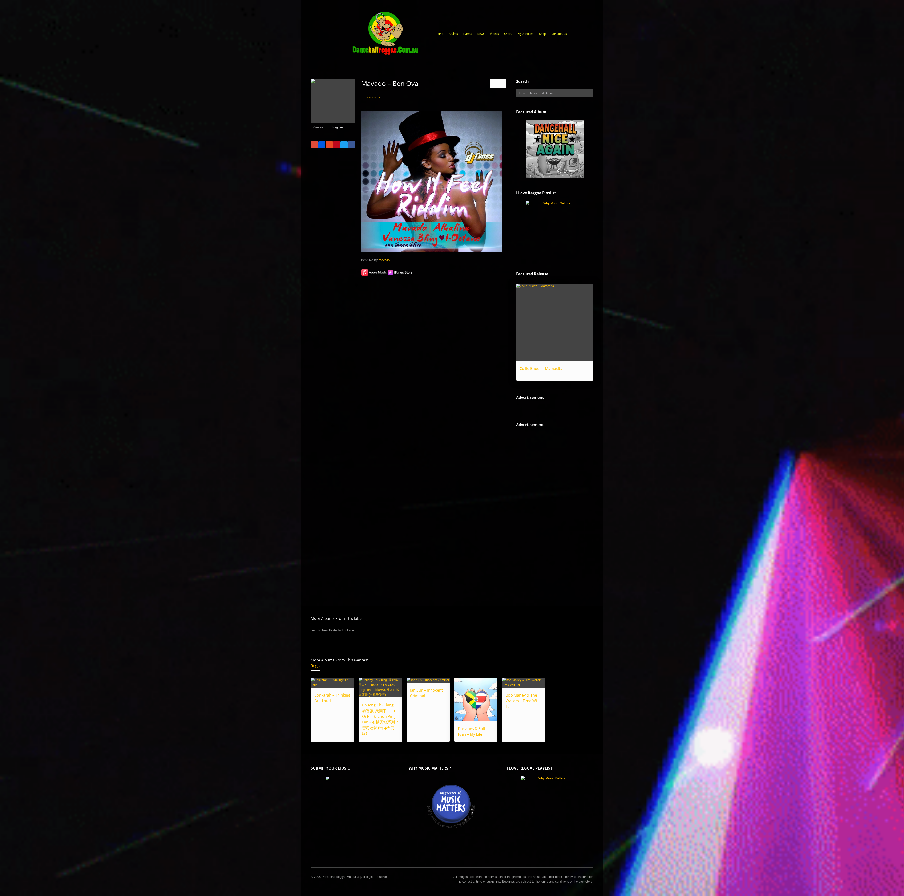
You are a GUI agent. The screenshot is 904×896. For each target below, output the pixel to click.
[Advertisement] (551, 512)
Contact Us (559, 34)
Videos (494, 34)
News (480, 34)
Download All (373, 97)
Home (439, 34)
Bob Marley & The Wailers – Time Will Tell (522, 701)
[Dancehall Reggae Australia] (385, 35)
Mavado (384, 260)
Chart (508, 34)
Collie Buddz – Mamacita (541, 368)
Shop (542, 34)
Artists (453, 34)
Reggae (337, 127)
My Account (525, 34)
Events (467, 34)
